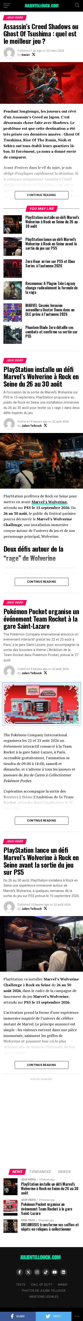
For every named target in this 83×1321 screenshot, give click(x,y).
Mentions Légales (44, 1296)
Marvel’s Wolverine (49, 501)
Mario (62, 1284)
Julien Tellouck (31, 425)
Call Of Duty (41, 1284)
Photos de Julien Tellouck (44, 1290)
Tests (20, 1284)
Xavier (25, 55)
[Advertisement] (41, 1123)
